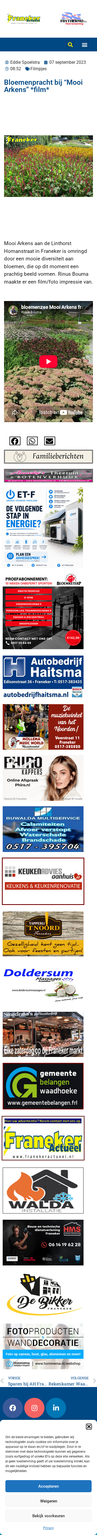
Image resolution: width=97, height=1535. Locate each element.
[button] (89, 1426)
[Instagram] (34, 1408)
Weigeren (48, 1501)
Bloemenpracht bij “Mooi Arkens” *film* (43, 86)
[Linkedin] (56, 1408)
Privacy (48, 1528)
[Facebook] (13, 1408)
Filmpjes (38, 68)
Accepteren (48, 1486)
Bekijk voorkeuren (48, 1515)
